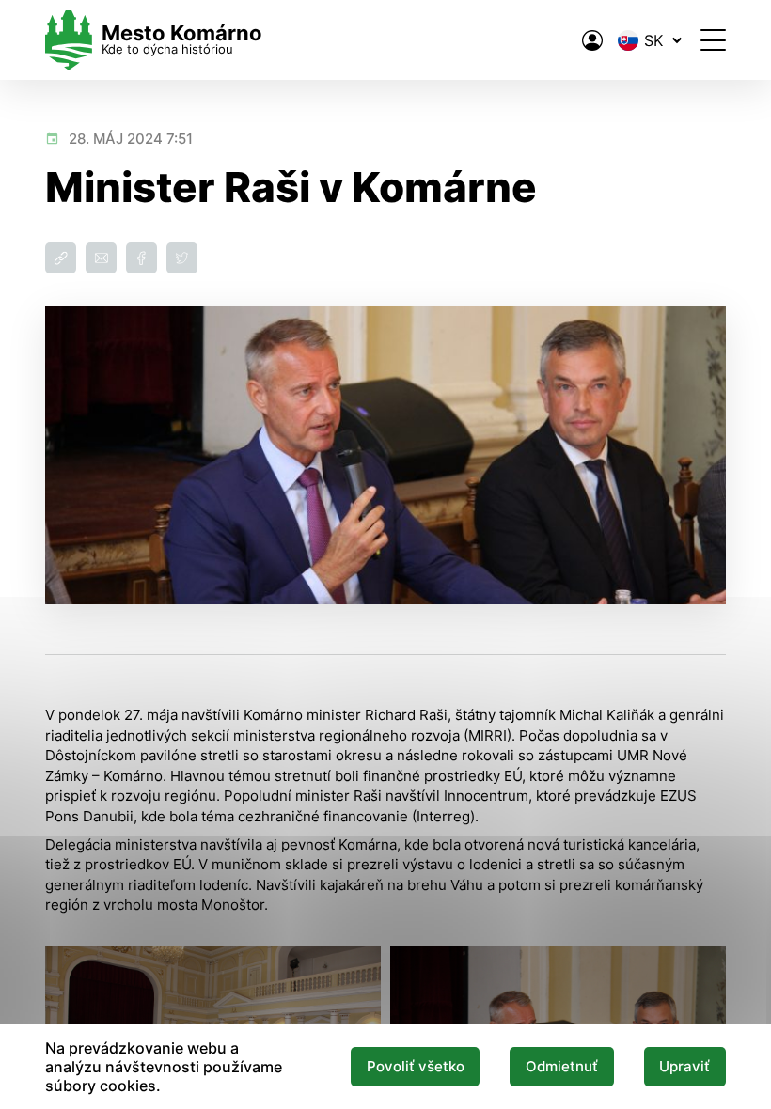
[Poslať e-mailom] (101, 257)
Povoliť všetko (415, 1066)
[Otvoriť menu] (713, 40)
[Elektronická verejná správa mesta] (592, 40)
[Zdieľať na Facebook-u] (141, 257)
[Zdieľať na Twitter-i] (181, 257)
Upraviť (684, 1066)
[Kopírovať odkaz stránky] (60, 257)
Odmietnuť (562, 1066)
